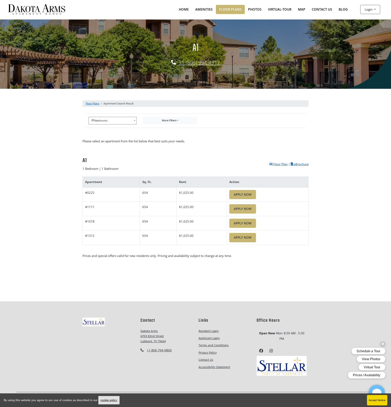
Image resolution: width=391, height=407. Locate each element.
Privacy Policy (208, 352)
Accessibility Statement (214, 367)
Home (184, 9)
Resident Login (209, 331)
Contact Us (322, 9)
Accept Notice (377, 400)
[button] (370, 9)
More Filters (169, 120)
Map (301, 9)
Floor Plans (230, 9)
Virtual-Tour (279, 9)
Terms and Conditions (214, 345)
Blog (345, 9)
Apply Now (245, 194)
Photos (254, 9)
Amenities (204, 9)
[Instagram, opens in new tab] (271, 351)
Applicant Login (209, 338)
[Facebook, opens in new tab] (261, 351)
